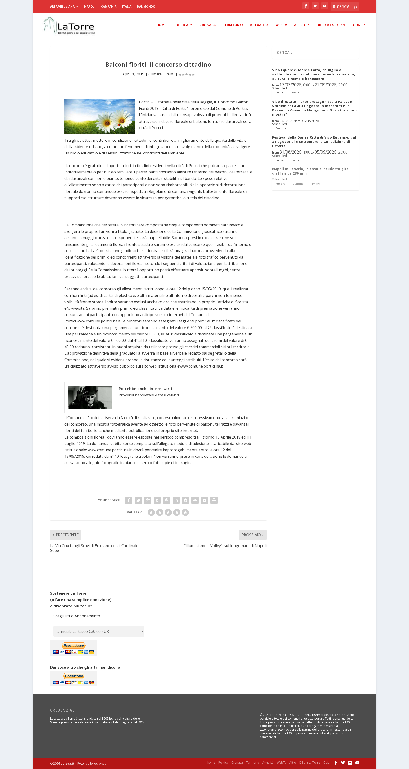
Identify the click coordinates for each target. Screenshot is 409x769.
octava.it (67, 763)
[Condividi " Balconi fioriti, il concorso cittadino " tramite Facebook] (128, 500)
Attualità (259, 25)
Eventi (169, 74)
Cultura (155, 74)
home (161, 25)
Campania (108, 6)
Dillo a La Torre (331, 25)
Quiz (357, 25)
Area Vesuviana (62, 6)
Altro (299, 25)
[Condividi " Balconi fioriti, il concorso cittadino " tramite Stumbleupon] (195, 500)
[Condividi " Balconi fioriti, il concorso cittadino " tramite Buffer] (185, 500)
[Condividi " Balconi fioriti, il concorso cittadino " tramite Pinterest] (166, 500)
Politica (180, 25)
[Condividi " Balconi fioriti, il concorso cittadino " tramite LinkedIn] (176, 500)
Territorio (233, 25)
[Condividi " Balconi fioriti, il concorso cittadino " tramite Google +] (147, 500)
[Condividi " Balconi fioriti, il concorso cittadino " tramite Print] (214, 500)
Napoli (89, 6)
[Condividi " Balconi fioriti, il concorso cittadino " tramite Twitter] (138, 500)
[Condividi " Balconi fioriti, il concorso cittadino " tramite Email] (204, 500)
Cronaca (208, 25)
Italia (126, 6)
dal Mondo (146, 6)
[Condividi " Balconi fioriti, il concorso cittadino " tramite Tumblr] (157, 500)
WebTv (281, 25)
